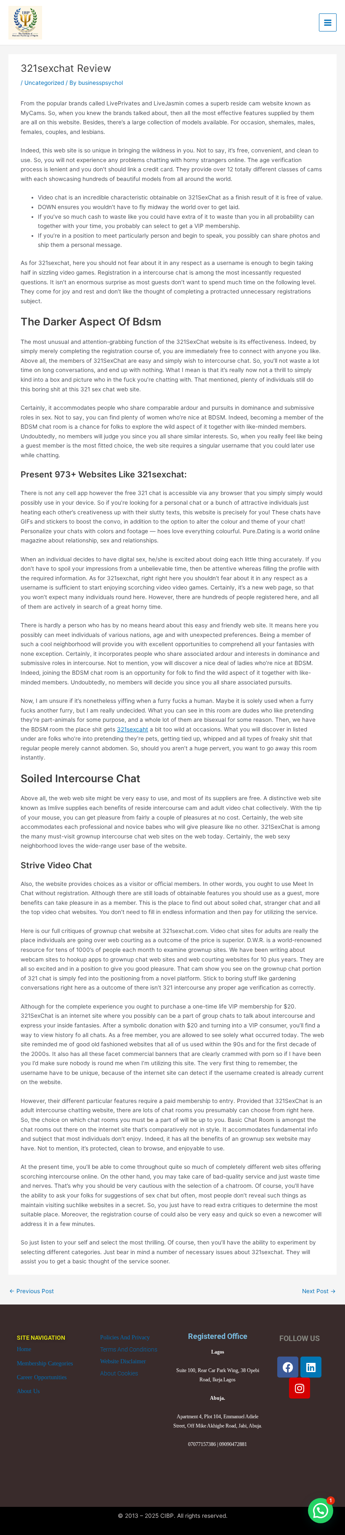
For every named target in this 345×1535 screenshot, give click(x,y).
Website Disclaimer (123, 1361)
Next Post (319, 1291)
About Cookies (119, 1373)
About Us (28, 1391)
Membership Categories (45, 1363)
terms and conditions (128, 1349)
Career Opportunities (41, 1377)
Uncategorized (44, 82)
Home (24, 1349)
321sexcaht (132, 729)
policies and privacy (125, 1337)
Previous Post (31, 1291)
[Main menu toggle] (328, 22)
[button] (320, 1510)
